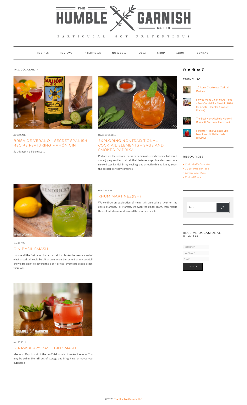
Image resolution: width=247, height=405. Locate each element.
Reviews (66, 53)
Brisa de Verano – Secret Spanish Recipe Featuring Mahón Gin (50, 143)
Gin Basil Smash (31, 249)
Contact (203, 53)
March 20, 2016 (105, 190)
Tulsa (141, 53)
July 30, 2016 (19, 243)
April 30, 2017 (20, 135)
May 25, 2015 (19, 342)
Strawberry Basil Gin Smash (45, 348)
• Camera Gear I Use (194, 172)
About (181, 53)
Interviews (92, 53)
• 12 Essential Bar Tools (196, 168)
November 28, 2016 (107, 135)
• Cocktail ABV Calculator (197, 164)
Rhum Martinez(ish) (119, 196)
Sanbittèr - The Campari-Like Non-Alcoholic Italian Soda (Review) (212, 134)
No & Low (119, 53)
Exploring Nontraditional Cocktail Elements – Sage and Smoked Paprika (131, 145)
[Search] (223, 207)
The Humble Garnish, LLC (128, 399)
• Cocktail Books (192, 177)
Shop (161, 53)
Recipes (43, 53)
